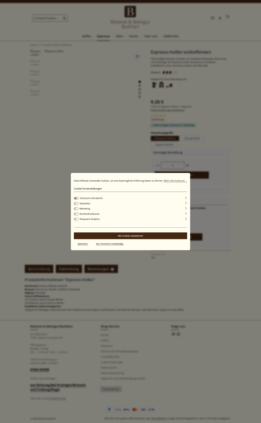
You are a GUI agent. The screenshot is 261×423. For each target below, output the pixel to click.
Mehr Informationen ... (175, 180)
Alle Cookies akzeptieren (130, 235)
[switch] (76, 203)
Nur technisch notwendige (109, 243)
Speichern (83, 243)
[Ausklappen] (186, 197)
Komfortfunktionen (90, 213)
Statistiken (85, 203)
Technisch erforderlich (91, 198)
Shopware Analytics (90, 218)
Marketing (85, 208)
